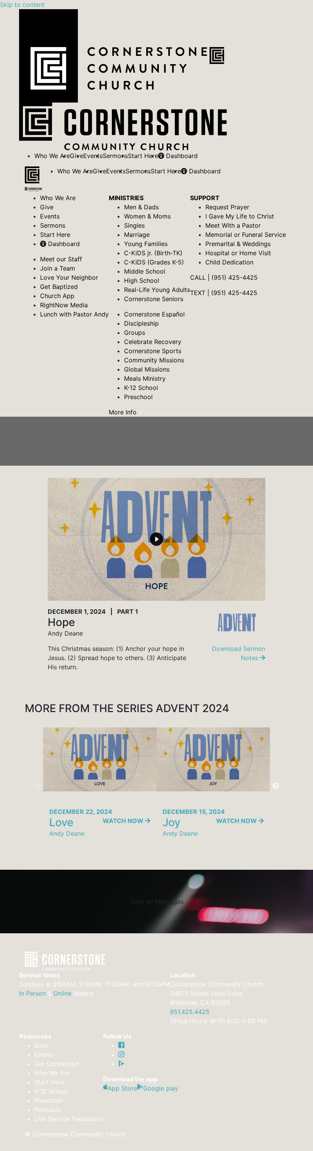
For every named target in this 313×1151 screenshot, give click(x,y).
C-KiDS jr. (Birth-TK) (153, 253)
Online (62, 993)
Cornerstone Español (154, 314)
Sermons (115, 156)
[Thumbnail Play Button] (156, 539)
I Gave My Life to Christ (239, 216)
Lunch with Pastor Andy (74, 314)
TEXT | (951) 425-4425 (223, 293)
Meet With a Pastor (233, 225)
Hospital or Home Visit (238, 253)
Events (93, 156)
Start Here (143, 156)
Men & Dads (141, 207)
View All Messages (157, 901)
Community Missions (154, 360)
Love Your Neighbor (69, 277)
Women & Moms (147, 216)
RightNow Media (64, 305)
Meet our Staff (61, 259)
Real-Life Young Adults (157, 289)
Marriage (137, 234)
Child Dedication (229, 262)
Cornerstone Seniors (153, 299)
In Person (32, 993)
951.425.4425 (190, 1012)
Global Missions (146, 369)
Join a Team (57, 268)
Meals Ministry (145, 378)
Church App (57, 296)
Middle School (144, 271)
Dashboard (181, 156)
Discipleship (141, 323)
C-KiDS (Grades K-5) (154, 262)
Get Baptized (59, 286)
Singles (134, 225)
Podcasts (47, 1110)
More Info (124, 412)
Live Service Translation (68, 1119)
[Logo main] (33, 179)
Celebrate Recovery (152, 342)
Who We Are (52, 156)
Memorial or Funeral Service (245, 234)
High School (141, 280)
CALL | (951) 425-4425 (224, 277)
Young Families (146, 244)
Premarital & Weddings (238, 244)
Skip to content (22, 4)
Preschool (138, 397)
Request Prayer (227, 207)
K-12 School (141, 387)
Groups (134, 332)
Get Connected (56, 1064)
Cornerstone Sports (152, 351)
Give (46, 207)
